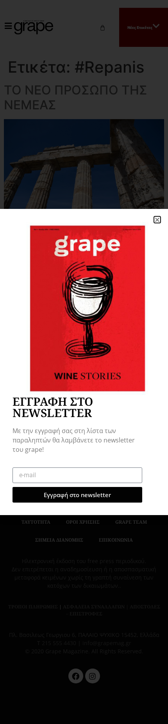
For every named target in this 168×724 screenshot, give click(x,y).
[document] (84, 362)
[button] (157, 220)
